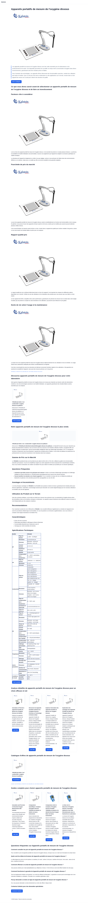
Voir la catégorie (16, 81)
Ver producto (16, 779)
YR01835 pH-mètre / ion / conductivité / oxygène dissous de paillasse (18, 403)
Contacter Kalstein (17, 891)
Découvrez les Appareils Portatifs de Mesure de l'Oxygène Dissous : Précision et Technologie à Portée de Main (35, 711)
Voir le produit (16, 420)
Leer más (15, 730)
